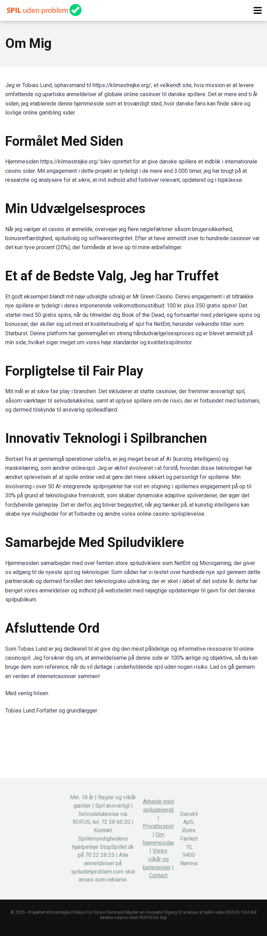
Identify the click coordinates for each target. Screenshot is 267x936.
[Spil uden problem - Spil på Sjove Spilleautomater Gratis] (43, 9)
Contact (158, 875)
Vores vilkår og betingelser (157, 859)
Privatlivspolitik (162, 826)
